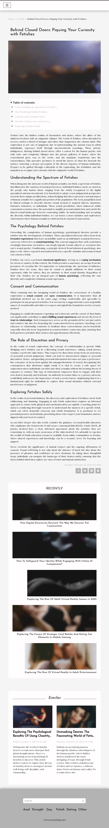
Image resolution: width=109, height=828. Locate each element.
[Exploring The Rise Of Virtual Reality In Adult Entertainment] (61, 656)
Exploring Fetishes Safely (27, 126)
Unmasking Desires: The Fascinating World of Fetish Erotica (76, 735)
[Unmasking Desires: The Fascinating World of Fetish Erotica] (76, 716)
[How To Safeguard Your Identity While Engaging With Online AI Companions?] (54, 544)
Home (11, 19)
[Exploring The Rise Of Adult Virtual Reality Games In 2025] (62, 583)
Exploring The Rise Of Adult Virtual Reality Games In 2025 (62, 599)
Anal (26, 809)
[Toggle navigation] (7, 5)
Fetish (21, 19)
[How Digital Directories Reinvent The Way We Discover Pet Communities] (54, 506)
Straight (38, 809)
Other (82, 809)
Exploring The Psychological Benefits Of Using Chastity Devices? (32, 735)
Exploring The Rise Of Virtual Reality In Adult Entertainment (61, 672)
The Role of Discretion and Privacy (32, 121)
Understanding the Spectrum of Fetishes (36, 107)
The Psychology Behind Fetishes (31, 112)
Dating (71, 809)
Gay (49, 809)
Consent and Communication (30, 116)
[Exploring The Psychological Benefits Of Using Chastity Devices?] (32, 716)
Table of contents (24, 102)
